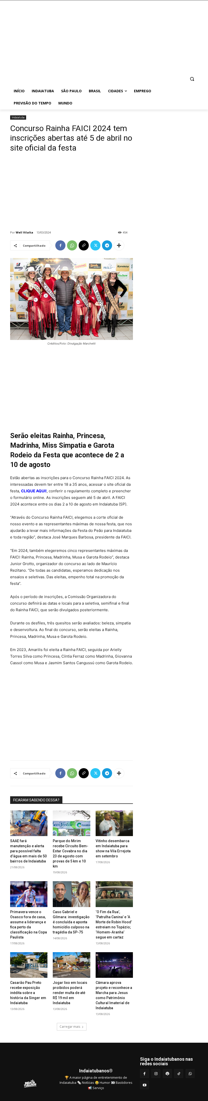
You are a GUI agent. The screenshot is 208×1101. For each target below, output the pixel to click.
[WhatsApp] (72, 245)
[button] (192, 79)
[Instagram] (155, 1073)
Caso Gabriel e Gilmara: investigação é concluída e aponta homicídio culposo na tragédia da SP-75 (71, 922)
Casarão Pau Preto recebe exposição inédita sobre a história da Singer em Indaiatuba (28, 993)
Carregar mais (70, 1026)
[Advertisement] (138, 38)
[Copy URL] (84, 245)
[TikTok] (178, 1073)
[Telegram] (107, 245)
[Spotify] (167, 1073)
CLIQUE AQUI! (34, 491)
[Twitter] (95, 245)
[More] (119, 245)
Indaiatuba (18, 117)
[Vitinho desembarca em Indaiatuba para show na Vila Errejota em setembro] (114, 823)
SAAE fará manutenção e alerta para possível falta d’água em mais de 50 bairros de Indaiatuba (28, 851)
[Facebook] (60, 245)
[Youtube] (144, 1084)
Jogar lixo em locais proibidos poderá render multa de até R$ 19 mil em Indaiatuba (70, 993)
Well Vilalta (24, 232)
